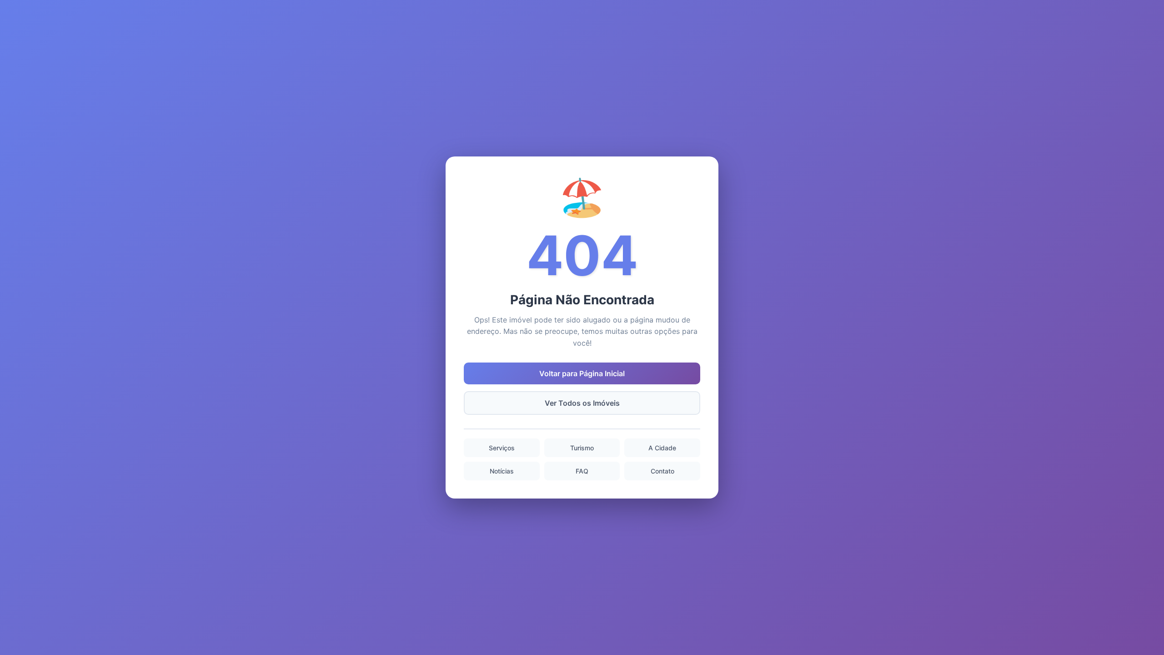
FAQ (582, 471)
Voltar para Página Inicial (582, 373)
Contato (662, 471)
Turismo (582, 448)
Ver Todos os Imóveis (582, 403)
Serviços (502, 448)
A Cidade (662, 448)
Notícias (502, 471)
